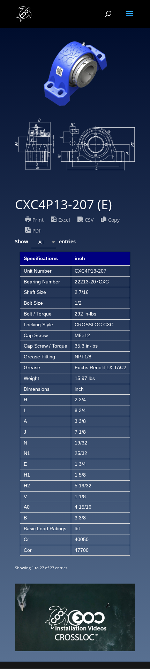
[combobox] (43, 242)
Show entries (45, 241)
